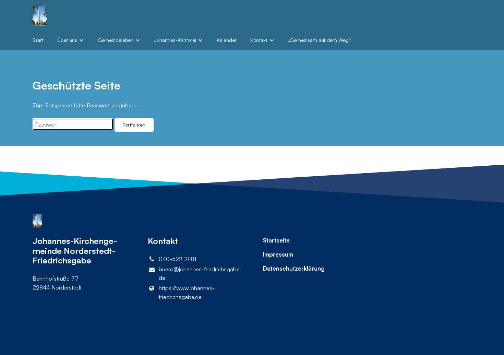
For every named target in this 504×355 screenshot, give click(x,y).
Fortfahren (134, 124)
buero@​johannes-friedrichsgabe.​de (200, 273)
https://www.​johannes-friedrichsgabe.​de (187, 292)
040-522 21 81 (177, 258)
